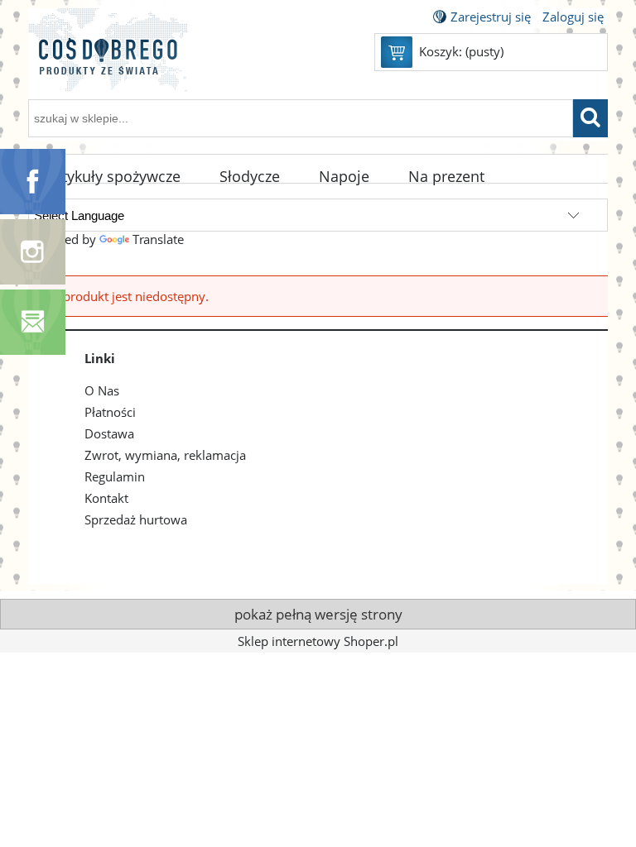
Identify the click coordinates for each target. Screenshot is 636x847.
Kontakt (106, 498)
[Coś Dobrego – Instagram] (32, 250)
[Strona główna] (107, 60)
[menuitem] (114, 177)
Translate (158, 239)
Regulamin (114, 476)
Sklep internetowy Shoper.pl (318, 641)
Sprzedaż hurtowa (135, 519)
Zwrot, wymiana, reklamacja (165, 455)
